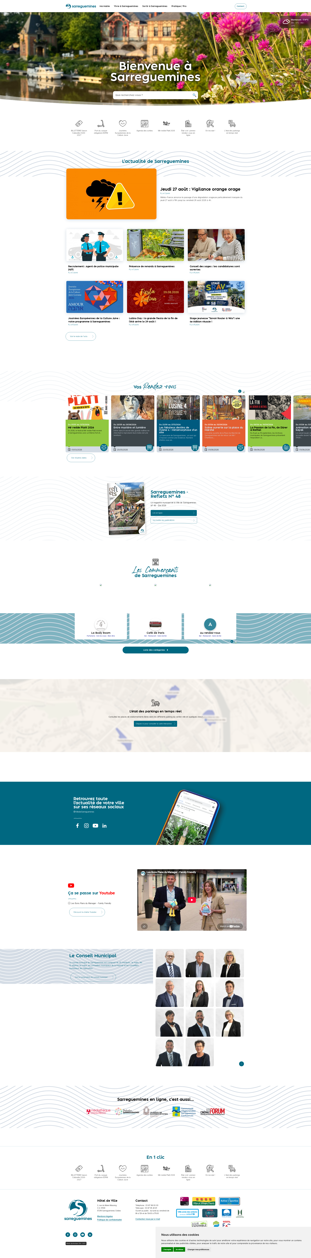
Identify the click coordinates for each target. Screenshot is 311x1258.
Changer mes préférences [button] (198, 1249)
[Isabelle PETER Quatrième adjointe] (201, 1007)
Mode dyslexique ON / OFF (76, 1243)
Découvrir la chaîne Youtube (85, 912)
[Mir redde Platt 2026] (166, 118)
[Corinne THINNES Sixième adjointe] (171, 1037)
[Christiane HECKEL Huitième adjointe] (231, 1037)
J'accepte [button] (167, 1249)
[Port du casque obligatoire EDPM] (101, 118)
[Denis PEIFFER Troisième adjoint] (171, 1007)
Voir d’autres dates (78, 458)
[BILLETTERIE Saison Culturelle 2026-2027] (79, 118)
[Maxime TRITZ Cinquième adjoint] (231, 1007)
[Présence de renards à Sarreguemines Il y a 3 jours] (155, 228)
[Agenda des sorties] (145, 118)
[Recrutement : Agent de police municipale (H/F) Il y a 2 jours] (94, 228)
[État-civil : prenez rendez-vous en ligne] (188, 118)
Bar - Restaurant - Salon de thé (101, 636)
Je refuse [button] (179, 1249)
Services (210, 636)
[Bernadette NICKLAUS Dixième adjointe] (201, 1066)
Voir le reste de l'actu (78, 336)
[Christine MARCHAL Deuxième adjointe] (231, 977)
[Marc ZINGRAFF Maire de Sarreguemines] (171, 977)
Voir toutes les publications (163, 520)
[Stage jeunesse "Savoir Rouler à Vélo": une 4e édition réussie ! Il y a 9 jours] (216, 280)
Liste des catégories (154, 650)
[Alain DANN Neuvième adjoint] (171, 1066)
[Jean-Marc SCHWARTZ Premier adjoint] (201, 977)
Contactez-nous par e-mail (147, 1219)
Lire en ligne (157, 513)
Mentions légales (105, 1216)
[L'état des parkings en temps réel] (232, 118)
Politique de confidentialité (109, 1219)
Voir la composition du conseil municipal (91, 977)
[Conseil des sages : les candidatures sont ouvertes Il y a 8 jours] (216, 228)
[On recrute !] (210, 118)
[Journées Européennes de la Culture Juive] (123, 118)
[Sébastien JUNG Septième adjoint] (201, 1037)
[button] (239, 391)
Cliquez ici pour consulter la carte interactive (154, 724)
